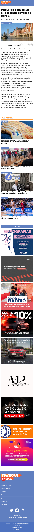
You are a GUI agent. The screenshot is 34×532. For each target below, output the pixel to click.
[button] (30, 3)
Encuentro (4, 148)
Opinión (3, 491)
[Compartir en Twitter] (28, 45)
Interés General (6, 23)
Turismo (3, 495)
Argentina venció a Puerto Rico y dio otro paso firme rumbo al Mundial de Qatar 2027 (16, 218)
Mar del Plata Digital (17, 528)
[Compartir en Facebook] (25, 45)
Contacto (4, 505)
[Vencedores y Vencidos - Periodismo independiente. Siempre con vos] (14, 3)
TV (2, 498)
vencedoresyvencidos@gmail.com (17, 517)
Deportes (4, 198)
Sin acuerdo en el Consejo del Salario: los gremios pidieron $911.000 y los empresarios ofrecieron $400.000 (15, 141)
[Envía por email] (31, 45)
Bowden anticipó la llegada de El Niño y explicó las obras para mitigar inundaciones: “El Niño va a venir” (17, 192)
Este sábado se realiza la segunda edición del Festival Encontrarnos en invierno (15, 167)
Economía (4, 121)
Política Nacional (6, 485)
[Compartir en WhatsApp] (21, 45)
